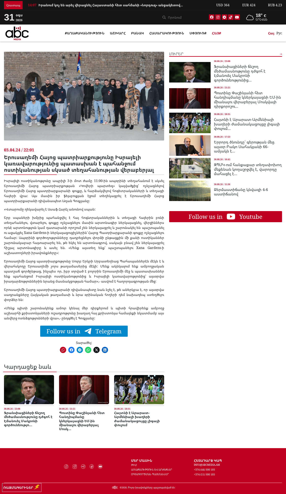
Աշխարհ (118, 33)
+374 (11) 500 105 (204, 474)
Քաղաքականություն (84, 33)
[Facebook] (211, 17)
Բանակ (137, 33)
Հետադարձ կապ (208, 460)
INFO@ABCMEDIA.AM (207, 465)
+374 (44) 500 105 (204, 469)
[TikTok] (230, 17)
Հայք (216, 33)
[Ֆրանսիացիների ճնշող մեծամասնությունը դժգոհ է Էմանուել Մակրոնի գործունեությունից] (29, 389)
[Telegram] (224, 17)
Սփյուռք (197, 33)
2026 (124, 487)
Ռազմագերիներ (19, 487)
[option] (119, 3)
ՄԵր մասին (141, 460)
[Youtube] (237, 17)
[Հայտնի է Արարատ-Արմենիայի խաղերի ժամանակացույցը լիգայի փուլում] (139, 389)
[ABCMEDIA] (17, 32)
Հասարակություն (166, 33)
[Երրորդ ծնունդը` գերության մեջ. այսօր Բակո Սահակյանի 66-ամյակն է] (190, 145)
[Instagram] (218, 17)
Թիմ (134, 465)
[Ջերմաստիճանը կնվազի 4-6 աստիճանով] (190, 191)
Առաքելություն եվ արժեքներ (151, 469)
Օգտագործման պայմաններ (150, 474)
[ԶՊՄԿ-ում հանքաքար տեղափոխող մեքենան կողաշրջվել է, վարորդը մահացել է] (190, 168)
